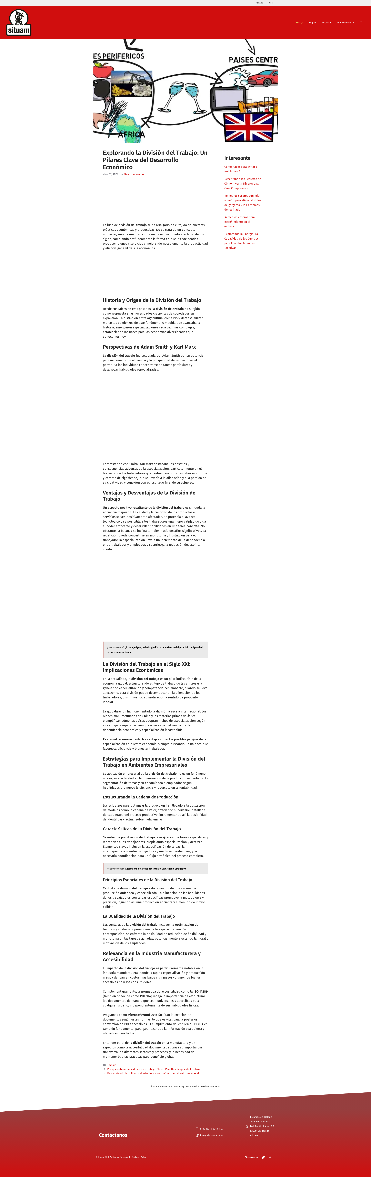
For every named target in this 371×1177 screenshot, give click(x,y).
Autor (143, 1157)
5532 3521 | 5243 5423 (211, 1128)
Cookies (135, 1157)
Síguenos (251, 1157)
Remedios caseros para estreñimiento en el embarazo (239, 221)
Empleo (313, 22)
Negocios (326, 22)
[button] (361, 22)
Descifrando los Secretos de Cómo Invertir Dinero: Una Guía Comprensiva (242, 183)
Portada (259, 3)
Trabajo (299, 22)
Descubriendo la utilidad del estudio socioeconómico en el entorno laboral (153, 1073)
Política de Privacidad (120, 1157)
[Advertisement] (155, 201)
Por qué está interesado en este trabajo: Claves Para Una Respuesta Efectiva (153, 1069)
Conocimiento (344, 22)
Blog (270, 3)
